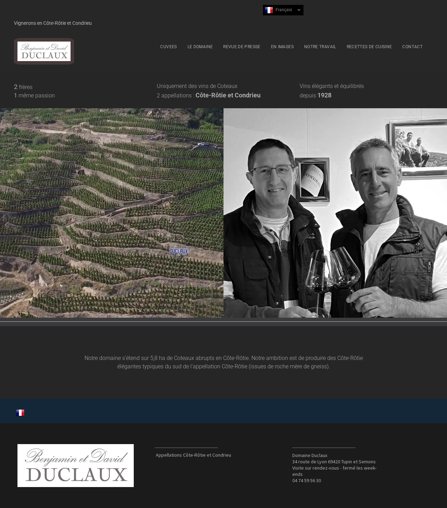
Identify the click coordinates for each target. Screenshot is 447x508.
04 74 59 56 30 (306, 480)
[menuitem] (168, 47)
